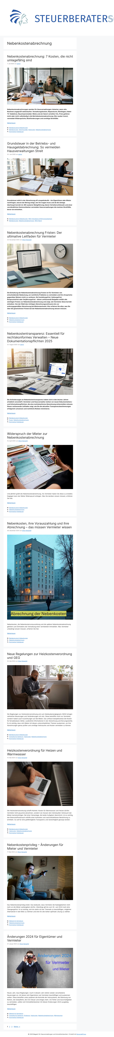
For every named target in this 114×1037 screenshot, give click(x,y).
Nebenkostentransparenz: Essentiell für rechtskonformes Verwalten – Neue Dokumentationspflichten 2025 (35, 337)
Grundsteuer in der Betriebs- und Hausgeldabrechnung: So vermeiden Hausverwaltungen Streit (33, 147)
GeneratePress (81, 1034)
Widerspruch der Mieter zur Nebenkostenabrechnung (27, 435)
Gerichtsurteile (23, 129)
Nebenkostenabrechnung (43, 129)
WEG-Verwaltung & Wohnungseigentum (40, 219)
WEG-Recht (38, 220)
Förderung (27, 1015)
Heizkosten (31, 129)
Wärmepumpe (58, 1015)
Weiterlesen (11, 123)
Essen (11, 420)
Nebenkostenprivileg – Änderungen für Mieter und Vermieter (35, 846)
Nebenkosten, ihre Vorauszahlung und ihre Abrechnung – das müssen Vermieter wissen (39, 525)
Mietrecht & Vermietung (16, 921)
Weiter (17, 1027)
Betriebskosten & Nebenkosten (18, 127)
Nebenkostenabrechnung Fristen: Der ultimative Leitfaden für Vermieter (34, 234)
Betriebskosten (13, 129)
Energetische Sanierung (16, 736)
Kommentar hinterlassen (16, 131)
